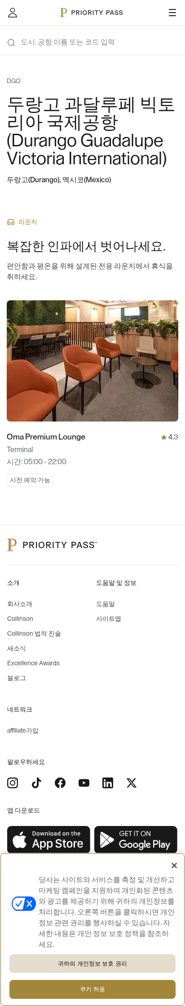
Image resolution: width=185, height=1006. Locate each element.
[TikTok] (36, 783)
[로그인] (12, 12)
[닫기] (174, 865)
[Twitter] (131, 783)
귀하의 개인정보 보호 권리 (92, 963)
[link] (49, 840)
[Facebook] (60, 783)
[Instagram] (12, 783)
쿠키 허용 (92, 989)
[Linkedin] (107, 783)
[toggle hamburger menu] (172, 12)
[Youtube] (84, 783)
